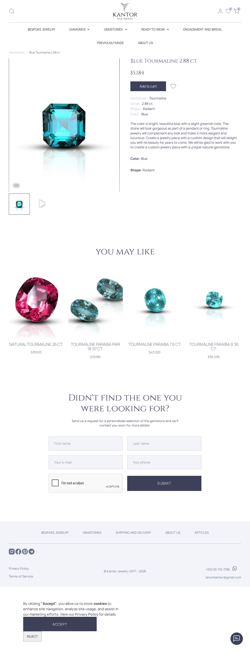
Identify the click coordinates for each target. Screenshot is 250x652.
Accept (59, 624)
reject (32, 636)
